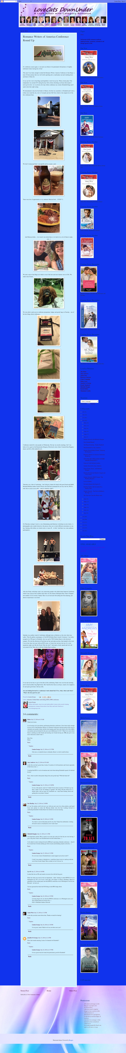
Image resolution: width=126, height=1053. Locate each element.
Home (49, 991)
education (29, 699)
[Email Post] (40, 697)
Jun (85, 499)
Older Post (73, 991)
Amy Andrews (31, 762)
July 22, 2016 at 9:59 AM (42, 762)
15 (83, 516)
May (85, 502)
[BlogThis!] (45, 697)
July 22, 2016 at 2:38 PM (41, 803)
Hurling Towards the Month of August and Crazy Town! (94, 473)
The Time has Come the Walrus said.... (93, 495)
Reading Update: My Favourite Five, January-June (93, 487)
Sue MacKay (30, 803)
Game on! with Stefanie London (92, 463)
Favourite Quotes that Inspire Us (92, 484)
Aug (85, 434)
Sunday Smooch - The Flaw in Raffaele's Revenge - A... (94, 492)
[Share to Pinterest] (50, 697)
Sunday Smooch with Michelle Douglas (94, 439)
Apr (85, 504)
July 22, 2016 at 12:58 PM (47, 785)
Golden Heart (35, 699)
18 (83, 415)
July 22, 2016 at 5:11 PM (43, 834)
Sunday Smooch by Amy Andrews (92, 466)
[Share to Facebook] (48, 697)
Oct (85, 428)
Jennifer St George (32, 938)
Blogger (71, 1040)
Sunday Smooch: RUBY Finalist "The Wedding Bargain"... (93, 478)
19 (83, 412)
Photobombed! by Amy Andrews (92, 447)
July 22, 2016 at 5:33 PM (46, 853)
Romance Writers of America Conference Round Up (94, 455)
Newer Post (25, 991)
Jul (85, 437)
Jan (85, 513)
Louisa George (36, 749)
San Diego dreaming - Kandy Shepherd (94, 445)
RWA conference (54, 699)
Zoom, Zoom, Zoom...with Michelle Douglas (93, 469)
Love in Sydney (88, 481)
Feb (85, 510)
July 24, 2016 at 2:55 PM (46, 896)
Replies (31, 746)
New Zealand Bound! (89, 442)
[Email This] (43, 697)
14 (83, 519)
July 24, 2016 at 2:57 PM (46, 950)
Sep (85, 431)
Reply (28, 742)
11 (83, 528)
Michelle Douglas (32, 834)
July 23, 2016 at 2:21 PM (44, 938)
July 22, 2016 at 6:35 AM (37, 719)
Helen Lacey (84, 381)
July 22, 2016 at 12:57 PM (47, 749)
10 (83, 531)
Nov (85, 426)
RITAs (48, 699)
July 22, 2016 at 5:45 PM (38, 871)
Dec (85, 423)
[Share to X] (47, 697)
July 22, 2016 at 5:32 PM (46, 819)
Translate (93, 404)
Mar (85, 507)
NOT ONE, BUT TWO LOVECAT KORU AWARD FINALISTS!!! (94, 459)
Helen (29, 719)
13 (83, 522)
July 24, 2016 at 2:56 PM (46, 925)
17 (83, 418)
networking (43, 699)
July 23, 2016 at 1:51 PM (40, 912)
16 (83, 420)
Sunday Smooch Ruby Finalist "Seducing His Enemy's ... (94, 451)
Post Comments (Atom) (34, 994)
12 (83, 525)
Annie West (30, 913)
